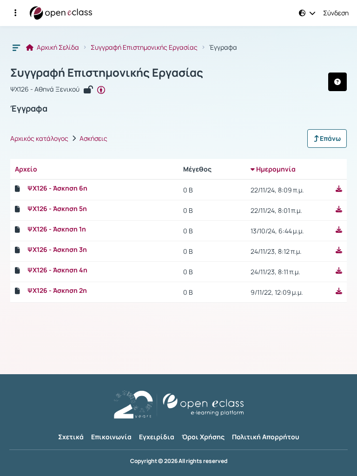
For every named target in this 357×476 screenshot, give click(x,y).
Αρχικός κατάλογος (39, 138)
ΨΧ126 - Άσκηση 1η (56, 229)
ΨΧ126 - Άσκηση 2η (57, 290)
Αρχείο (26, 169)
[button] (15, 13)
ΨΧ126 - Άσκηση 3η (57, 249)
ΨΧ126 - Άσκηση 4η (57, 270)
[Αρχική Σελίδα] (61, 13)
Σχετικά (71, 436)
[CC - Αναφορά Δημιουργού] (101, 89)
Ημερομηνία (275, 169)
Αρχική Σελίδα (57, 47)
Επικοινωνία (111, 436)
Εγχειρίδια (156, 436)
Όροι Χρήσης (203, 436)
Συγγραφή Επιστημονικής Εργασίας (144, 47)
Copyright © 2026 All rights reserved (178, 461)
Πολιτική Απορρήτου (265, 436)
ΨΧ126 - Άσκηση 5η (57, 208)
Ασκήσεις (93, 138)
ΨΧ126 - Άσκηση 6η (57, 188)
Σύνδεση (336, 13)
